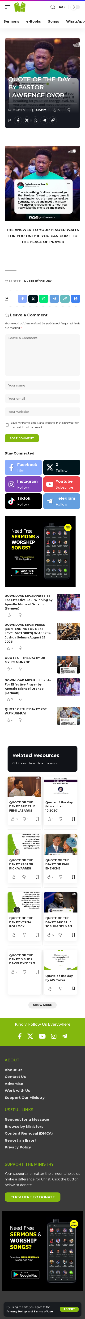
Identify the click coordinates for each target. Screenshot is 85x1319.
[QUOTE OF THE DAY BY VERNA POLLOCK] (24, 902)
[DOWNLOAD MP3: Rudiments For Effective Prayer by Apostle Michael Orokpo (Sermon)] (68, 687)
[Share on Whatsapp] (35, 120)
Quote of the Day (37, 281)
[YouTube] (42, 1036)
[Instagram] (23, 484)
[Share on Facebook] (18, 120)
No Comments (18, 110)
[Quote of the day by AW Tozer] (60, 960)
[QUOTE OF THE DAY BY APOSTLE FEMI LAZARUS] (24, 787)
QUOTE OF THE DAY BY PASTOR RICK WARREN (21, 864)
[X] (62, 467)
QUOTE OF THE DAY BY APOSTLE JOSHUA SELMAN (58, 922)
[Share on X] (27, 120)
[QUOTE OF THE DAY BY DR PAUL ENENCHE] (60, 844)
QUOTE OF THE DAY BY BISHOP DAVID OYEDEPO (22, 959)
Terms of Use (43, 1311)
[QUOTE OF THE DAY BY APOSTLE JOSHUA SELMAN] (60, 902)
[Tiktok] (23, 501)
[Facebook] (23, 467)
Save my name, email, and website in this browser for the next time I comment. (45, 425)
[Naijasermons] (20, 7)
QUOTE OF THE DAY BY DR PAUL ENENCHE (57, 864)
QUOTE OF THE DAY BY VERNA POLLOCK (21, 922)
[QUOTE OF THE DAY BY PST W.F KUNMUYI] (68, 716)
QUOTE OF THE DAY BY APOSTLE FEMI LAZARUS (22, 806)
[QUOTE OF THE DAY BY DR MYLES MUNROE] (68, 664)
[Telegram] (62, 501)
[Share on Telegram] (44, 120)
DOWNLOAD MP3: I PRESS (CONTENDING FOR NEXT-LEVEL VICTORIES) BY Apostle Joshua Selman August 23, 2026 (28, 633)
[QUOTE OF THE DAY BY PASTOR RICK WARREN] (24, 844)
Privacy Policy (16, 1311)
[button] (69, 1309)
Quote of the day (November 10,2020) (59, 806)
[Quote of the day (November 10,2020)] (60, 787)
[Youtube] (62, 484)
